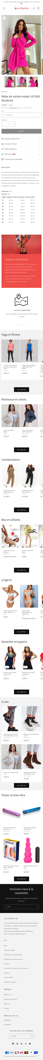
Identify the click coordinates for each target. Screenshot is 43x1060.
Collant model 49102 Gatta (27, 551)
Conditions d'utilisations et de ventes (16, 968)
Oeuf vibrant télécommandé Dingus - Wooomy (11, 866)
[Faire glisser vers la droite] (41, 82)
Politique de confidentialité (13, 955)
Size (3, 111)
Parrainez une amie (10, 982)
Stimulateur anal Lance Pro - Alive (31, 866)
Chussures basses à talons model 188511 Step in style (11, 735)
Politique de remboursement (13, 959)
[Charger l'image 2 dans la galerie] (21, 82)
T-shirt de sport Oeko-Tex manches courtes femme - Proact (11, 367)
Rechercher (7, 995)
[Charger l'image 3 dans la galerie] (33, 82)
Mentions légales (9, 950)
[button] (4, 8)
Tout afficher (21, 390)
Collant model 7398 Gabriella (9, 551)
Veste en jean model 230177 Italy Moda (27, 431)
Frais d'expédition (13, 107)
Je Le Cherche (11, 1056)
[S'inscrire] (36, 906)
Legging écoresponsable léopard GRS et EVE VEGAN (28, 367)
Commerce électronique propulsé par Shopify (27, 1056)
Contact (6, 973)
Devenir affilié (8, 977)
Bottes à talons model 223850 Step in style (30, 773)
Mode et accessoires (10, 999)
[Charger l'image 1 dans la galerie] (10, 82)
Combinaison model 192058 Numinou (9, 491)
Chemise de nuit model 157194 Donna (10, 673)
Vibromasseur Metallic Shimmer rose (10, 828)
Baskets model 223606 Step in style (31, 735)
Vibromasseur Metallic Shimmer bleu (30, 828)
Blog (5, 945)
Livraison (7, 964)
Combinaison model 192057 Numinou (27, 491)
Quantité (4, 120)
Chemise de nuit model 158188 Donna (28, 673)
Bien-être (7, 1004)
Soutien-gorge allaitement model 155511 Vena (27, 612)
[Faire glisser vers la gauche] (2, 82)
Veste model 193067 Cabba (9, 431)
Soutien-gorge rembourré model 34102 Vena (10, 611)
